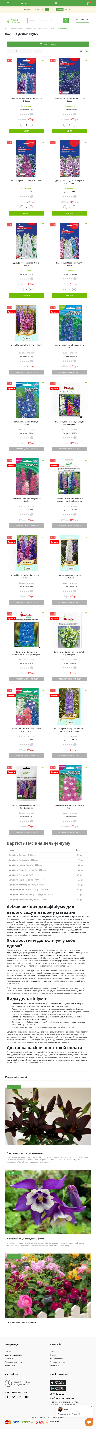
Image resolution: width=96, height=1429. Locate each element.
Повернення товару (13, 1362)
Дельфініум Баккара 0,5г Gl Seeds (26, 180)
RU (26, 3)
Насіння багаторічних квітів (36, 28)
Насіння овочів (56, 1358)
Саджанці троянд (57, 1362)
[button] (56, 3)
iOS (47, 9)
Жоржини (54, 1355)
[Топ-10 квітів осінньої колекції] (48, 1285)
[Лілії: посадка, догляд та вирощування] (48, 1116)
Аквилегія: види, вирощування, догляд (25, 1239)
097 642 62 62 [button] (57, 1393)
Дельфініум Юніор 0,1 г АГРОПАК (26, 345)
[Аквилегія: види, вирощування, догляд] (48, 1202)
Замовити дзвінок (82, 22)
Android (60, 9)
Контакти (9, 1358)
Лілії (52, 1351)
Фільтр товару (49, 44)
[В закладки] (43, 60)
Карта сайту (10, 1365)
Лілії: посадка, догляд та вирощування (25, 1153)
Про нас (8, 1351)
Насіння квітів (16, 28)
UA (22, 3)
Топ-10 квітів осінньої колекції (21, 1322)
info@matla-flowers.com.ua (62, 1398)
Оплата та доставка (13, 1355)
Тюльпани (54, 1365)
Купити (26, 131)
